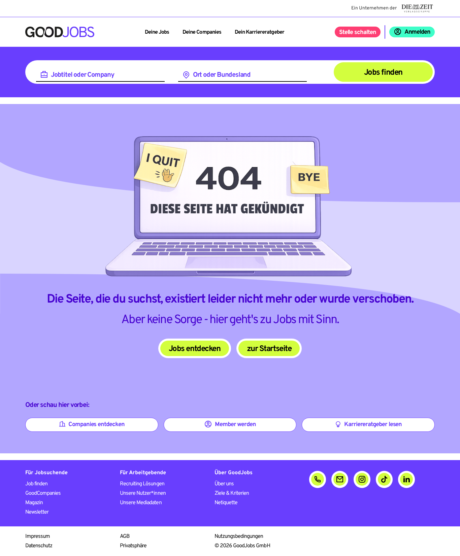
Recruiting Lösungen (142, 484)
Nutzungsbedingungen (239, 536)
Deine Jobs (157, 32)
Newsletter (36, 512)
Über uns (224, 484)
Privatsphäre (133, 546)
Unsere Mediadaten (141, 502)
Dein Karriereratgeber (259, 32)
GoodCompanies (43, 493)
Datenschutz (38, 546)
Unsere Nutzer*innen (143, 493)
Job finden (36, 484)
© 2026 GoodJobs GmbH (242, 546)
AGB (125, 536)
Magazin (34, 502)
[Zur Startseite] (59, 32)
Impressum (37, 536)
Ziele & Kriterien (232, 493)
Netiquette (226, 502)
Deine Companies (202, 32)
